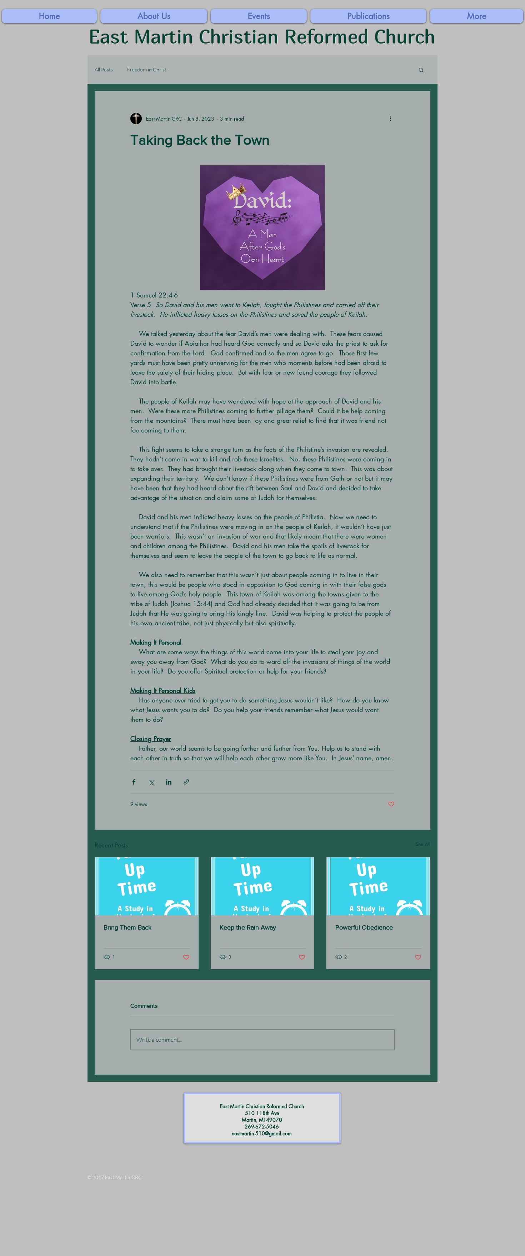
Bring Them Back (127, 927)
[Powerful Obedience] (378, 886)
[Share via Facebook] (133, 782)
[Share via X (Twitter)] (151, 782)
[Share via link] (186, 782)
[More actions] (390, 118)
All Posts (104, 69)
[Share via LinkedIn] (168, 782)
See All (422, 844)
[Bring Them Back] (146, 886)
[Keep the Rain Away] (262, 886)
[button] (476, 16)
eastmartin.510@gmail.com (262, 1133)
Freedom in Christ (146, 69)
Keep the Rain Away (248, 927)
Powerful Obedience (364, 927)
